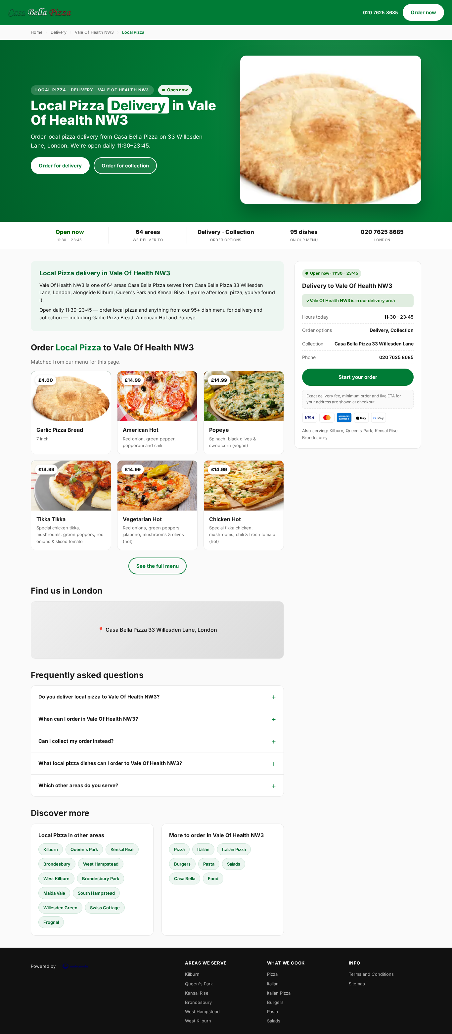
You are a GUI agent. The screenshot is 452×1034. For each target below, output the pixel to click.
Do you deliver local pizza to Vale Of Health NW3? (98, 697)
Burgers (182, 864)
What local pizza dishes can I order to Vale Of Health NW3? (110, 763)
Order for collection (125, 165)
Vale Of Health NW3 (94, 32)
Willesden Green (60, 907)
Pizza (179, 849)
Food (213, 878)
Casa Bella (184, 878)
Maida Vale (54, 893)
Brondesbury (56, 864)
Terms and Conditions (371, 974)
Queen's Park (84, 849)
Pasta (208, 864)
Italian (203, 849)
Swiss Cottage (105, 907)
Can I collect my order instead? (75, 741)
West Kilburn (56, 878)
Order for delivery (60, 165)
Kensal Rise (122, 849)
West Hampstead (100, 864)
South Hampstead (96, 893)
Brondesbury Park (100, 878)
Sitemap (357, 983)
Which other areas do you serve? (78, 785)
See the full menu (157, 566)
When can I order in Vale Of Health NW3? (88, 719)
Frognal (51, 922)
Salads (233, 864)
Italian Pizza (234, 849)
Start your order (358, 377)
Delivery (59, 32)
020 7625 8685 (380, 12)
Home (36, 32)
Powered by (43, 966)
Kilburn (50, 849)
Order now (423, 12)
